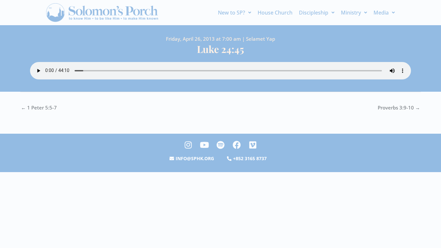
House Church (275, 12)
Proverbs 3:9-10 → (399, 107)
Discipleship (313, 12)
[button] (234, 12)
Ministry (351, 12)
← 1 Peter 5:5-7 (39, 107)
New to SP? (231, 12)
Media (381, 12)
